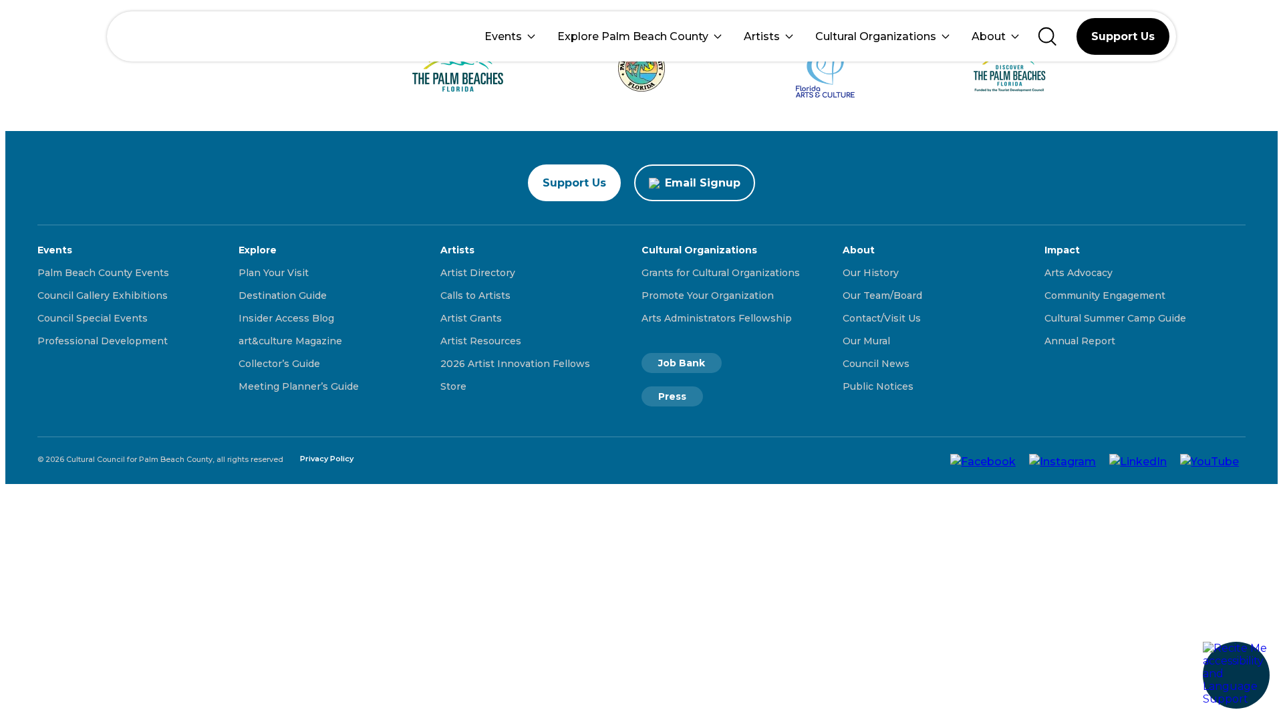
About (989, 36)
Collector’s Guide (279, 364)
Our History (871, 273)
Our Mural (866, 341)
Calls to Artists (475, 295)
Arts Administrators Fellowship (717, 318)
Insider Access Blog (286, 318)
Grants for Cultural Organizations (721, 273)
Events (503, 36)
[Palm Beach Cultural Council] (159, 36)
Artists (762, 36)
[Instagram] (1062, 460)
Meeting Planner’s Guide (299, 386)
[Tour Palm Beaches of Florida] (642, 68)
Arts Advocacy (1078, 273)
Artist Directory (477, 273)
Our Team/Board (882, 295)
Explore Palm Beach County (632, 36)
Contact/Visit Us (882, 318)
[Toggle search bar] (1047, 36)
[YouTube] (1209, 460)
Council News (876, 364)
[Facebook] (983, 460)
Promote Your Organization (708, 295)
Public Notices (878, 386)
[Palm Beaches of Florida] (458, 68)
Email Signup (702, 182)
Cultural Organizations (875, 36)
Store (453, 386)
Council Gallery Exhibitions (102, 295)
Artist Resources (480, 341)
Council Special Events (92, 318)
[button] (1236, 675)
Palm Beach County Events (103, 273)
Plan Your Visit (274, 273)
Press (672, 396)
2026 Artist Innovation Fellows (515, 364)
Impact (1062, 250)
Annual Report (1079, 341)
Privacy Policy (326, 458)
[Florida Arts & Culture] (825, 68)
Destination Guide (283, 295)
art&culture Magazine (290, 341)
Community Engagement (1104, 295)
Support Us (1123, 36)
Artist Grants (471, 318)
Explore (258, 250)
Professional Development (102, 341)
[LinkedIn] (1138, 460)
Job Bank (681, 363)
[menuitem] (509, 36)
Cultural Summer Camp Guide (1115, 318)
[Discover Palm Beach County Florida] (1009, 68)
